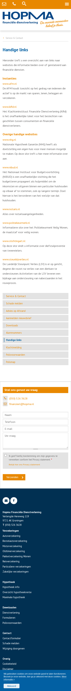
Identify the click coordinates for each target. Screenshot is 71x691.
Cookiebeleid (9, 663)
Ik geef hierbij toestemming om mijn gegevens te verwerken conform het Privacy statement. (33, 457)
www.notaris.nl (11, 209)
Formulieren (9, 617)
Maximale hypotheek (14, 597)
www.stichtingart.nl (14, 241)
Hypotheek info (11, 587)
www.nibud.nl (10, 167)
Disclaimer (8, 669)
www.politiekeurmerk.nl (16, 223)
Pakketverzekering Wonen (17, 556)
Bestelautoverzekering (15, 541)
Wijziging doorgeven (14, 648)
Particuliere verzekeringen (17, 566)
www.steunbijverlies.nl (16, 259)
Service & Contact (14, 38)
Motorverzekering (12, 546)
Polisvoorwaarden (12, 622)
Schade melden (11, 643)
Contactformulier (12, 638)
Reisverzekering (11, 561)
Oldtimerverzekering (14, 551)
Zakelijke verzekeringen (16, 571)
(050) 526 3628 (18, 398)
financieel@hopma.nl (21, 404)
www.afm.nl (10, 83)
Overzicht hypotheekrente (17, 592)
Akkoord (11, 686)
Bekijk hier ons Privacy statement (24, 464)
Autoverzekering (11, 536)
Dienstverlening (11, 612)
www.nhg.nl (9, 139)
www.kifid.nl (10, 106)
